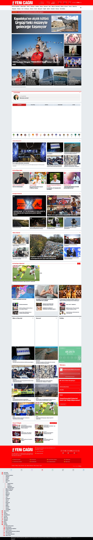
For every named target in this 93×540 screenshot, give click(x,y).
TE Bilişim (79, 466)
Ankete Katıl (62, 404)
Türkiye (19, 8)
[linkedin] (84, 470)
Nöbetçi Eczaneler (17, 459)
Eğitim (48, 8)
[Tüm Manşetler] (79, 140)
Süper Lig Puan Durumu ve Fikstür (12, 531)
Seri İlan (5, 516)
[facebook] (11, 470)
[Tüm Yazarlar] (79, 92)
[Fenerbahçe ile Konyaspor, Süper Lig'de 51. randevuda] (26, 273)
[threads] (73, 470)
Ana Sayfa (6, 472)
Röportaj (75, 6)
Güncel (31, 8)
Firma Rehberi (7, 514)
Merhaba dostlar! (24, 98)
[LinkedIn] (69, 451)
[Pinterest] (65, 451)
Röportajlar (23, 6)
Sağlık (44, 8)
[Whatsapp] (77, 451)
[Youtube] (71, 451)
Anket (28, 6)
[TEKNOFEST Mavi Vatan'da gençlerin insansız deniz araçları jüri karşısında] (23, 371)
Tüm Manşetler (33, 461)
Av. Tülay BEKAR (23, 96)
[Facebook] (61, 451)
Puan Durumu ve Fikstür (18, 461)
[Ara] (80, 2)
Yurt (22, 8)
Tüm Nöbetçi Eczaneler (70, 376)
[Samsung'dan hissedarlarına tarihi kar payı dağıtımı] (23, 353)
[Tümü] (79, 170)
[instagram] (32, 470)
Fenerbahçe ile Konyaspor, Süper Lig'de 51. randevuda (24, 281)
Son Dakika (62, 8)
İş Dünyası (26, 8)
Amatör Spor (10, 483)
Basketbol (9, 486)
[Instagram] (67, 451)
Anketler (6, 520)
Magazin (14, 8)
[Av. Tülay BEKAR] (16, 97)
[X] (63, 451)
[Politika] (79, 318)
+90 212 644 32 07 (40, 451)
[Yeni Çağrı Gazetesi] (22, 2)
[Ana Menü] (80, 7)
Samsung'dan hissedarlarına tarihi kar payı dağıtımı (23, 362)
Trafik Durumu (67, 459)
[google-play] (70, 453)
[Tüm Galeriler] (79, 193)
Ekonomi (46, 6)
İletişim (5, 523)
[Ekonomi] (56, 318)
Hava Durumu (33, 459)
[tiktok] (63, 470)
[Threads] (75, 451)
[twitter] (21, 470)
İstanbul (53, 8)
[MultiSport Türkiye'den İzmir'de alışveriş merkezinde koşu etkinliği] (23, 409)
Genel (35, 8)
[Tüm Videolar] (79, 232)
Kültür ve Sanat (64, 6)
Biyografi (40, 8)
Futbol (8, 484)
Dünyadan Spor (10, 487)
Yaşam (70, 6)
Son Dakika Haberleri (51, 461)
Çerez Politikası (75, 537)
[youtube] (42, 470)
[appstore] (64, 453)
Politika (37, 6)
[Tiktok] (73, 451)
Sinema (57, 8)
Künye (5, 521)
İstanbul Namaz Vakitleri (52, 459)
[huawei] (76, 453)
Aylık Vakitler (62, 361)
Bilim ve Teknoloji (56, 6)
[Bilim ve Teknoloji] (32, 318)
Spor (50, 6)
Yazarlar (5, 513)
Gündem (32, 6)
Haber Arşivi (67, 461)
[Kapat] (92, 537)
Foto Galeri (6, 510)
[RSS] (79, 451)
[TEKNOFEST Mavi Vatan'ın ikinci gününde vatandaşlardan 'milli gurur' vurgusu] (46, 371)
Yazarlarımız (17, 92)
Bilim (14, 398)
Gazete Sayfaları (16, 6)
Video (5, 512)
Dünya (41, 6)
